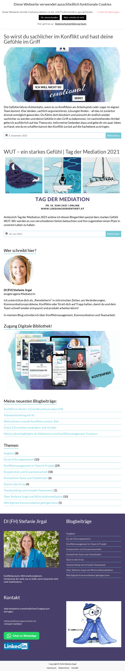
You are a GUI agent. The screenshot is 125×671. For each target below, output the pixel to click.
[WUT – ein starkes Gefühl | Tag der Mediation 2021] (62, 160)
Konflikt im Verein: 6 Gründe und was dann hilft (33, 409)
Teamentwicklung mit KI (19, 415)
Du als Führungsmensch (19, 459)
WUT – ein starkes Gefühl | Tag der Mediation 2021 (62, 151)
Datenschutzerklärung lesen (70, 23)
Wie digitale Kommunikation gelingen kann (31, 502)
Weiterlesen (113, 135)
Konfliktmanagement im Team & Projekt (29, 465)
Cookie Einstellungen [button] (108, 11)
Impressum (51, 668)
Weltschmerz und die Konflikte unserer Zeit (31, 421)
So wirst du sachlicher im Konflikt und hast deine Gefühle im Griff (58, 39)
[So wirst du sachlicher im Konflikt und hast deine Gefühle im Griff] (62, 50)
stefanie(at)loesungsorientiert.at (20, 621)
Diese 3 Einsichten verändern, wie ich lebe (30, 427)
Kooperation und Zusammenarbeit (26, 472)
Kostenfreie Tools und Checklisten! (26, 478)
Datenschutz (63, 668)
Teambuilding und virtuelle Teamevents (28, 490)
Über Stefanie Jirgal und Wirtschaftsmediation (33, 496)
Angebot (9, 453)
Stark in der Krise (14, 484)
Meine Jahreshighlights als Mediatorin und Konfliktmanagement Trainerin (50, 433)
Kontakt (74, 668)
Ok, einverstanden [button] (49, 17)
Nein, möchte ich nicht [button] (74, 17)
